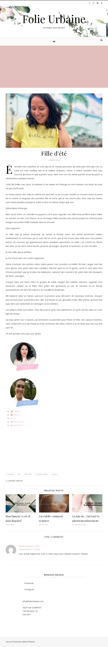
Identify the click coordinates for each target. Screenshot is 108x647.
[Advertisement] (54, 66)
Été (19, 474)
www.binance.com (29, 546)
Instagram (29, 589)
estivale (10, 474)
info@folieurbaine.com (33, 601)
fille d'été (28, 474)
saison (54, 474)
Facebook (28, 583)
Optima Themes (28, 641)
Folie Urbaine (54, 18)
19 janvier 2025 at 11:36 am (29, 549)
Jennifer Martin (42, 474)
